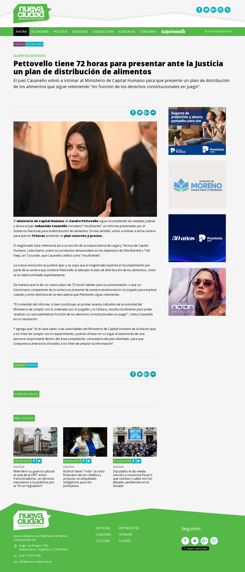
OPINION (125, 534)
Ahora (21, 31)
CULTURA (103, 541)
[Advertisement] (197, 348)
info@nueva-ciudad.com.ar (35, 561)
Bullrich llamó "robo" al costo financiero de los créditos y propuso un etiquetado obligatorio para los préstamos (84, 478)
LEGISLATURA (103, 31)
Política (19, 44)
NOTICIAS (103, 528)
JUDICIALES (126, 31)
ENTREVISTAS (129, 528)
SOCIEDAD (80, 31)
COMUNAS (148, 31)
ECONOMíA (40, 31)
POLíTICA (60, 31)
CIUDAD (125, 541)
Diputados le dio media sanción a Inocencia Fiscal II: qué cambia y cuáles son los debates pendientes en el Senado (133, 478)
